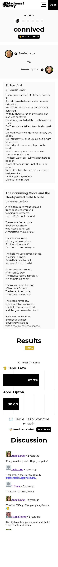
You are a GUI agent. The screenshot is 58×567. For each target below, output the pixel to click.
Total (24, 363)
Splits (36, 363)
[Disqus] (29, 490)
